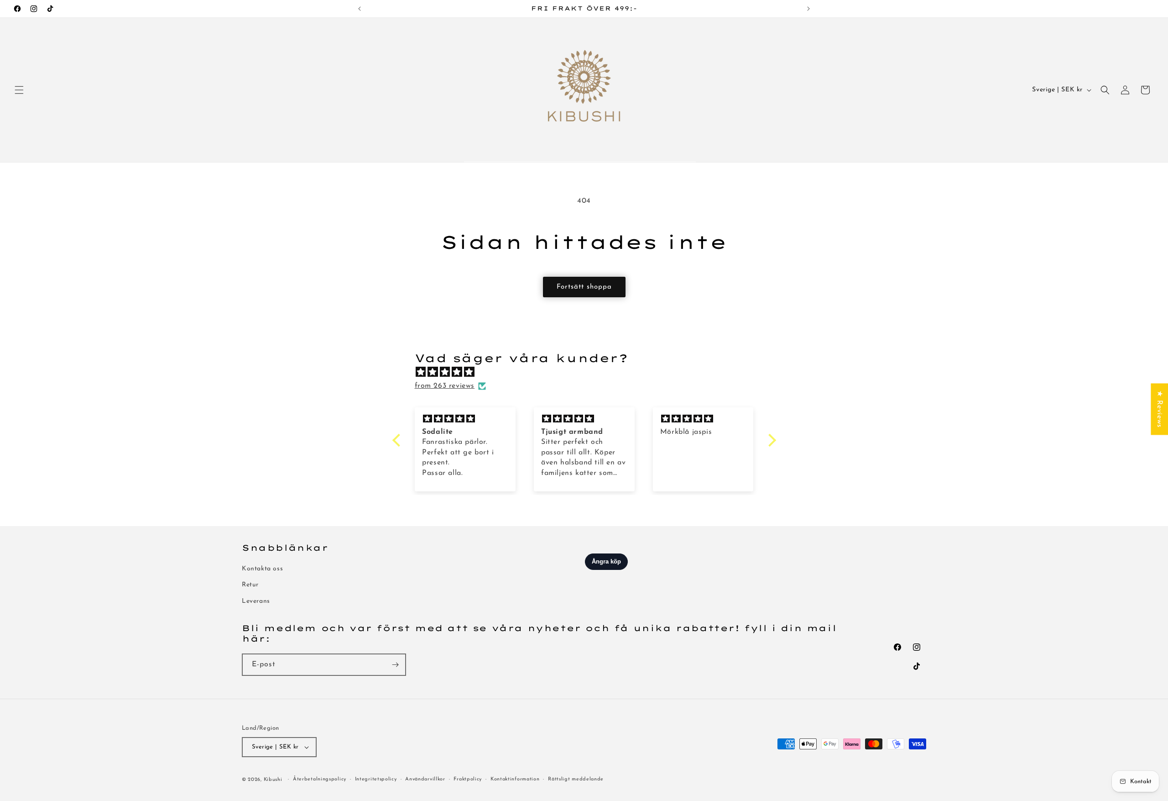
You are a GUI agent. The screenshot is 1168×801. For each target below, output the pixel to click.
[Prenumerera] (395, 664)
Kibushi (273, 779)
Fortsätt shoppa (584, 287)
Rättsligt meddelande (576, 779)
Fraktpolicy (468, 779)
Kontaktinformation (515, 779)
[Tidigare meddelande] (359, 8)
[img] (589, 372)
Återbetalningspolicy (319, 779)
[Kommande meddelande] (808, 8)
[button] (19, 90)
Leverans (256, 601)
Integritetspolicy (376, 779)
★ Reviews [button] (1159, 408)
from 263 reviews (445, 386)
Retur (250, 585)
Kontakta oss (262, 568)
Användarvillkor (425, 779)
